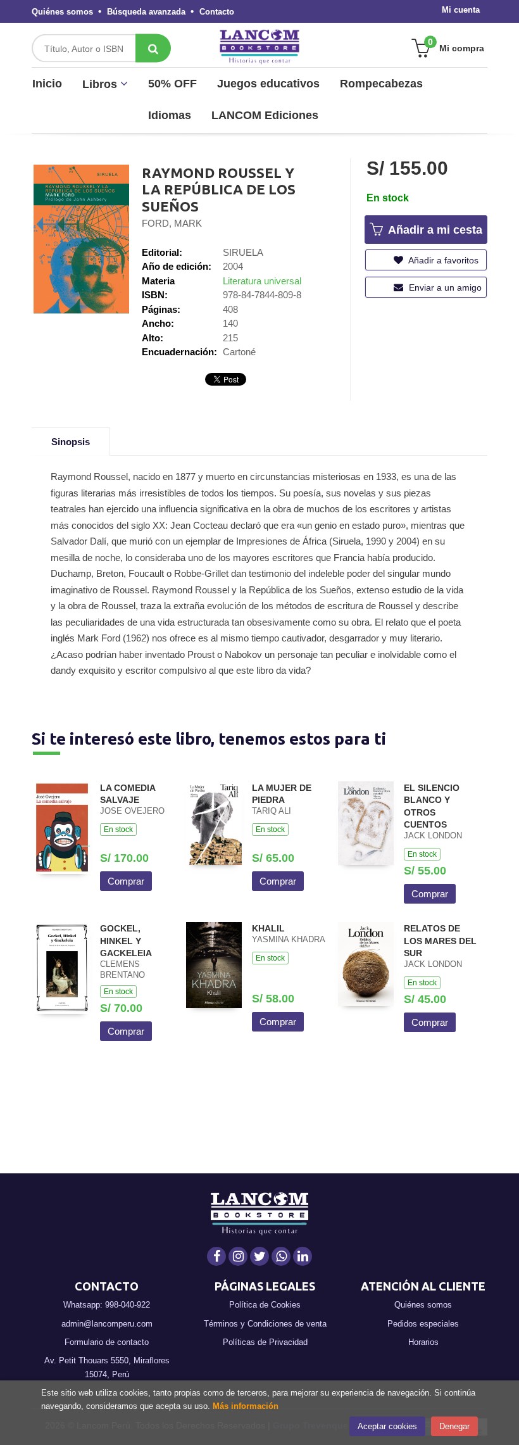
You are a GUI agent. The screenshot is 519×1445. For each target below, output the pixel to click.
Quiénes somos (62, 11)
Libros (101, 84)
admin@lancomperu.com (107, 1323)
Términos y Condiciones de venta (265, 1323)
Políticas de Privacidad (265, 1342)
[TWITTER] (259, 1256)
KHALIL (268, 928)
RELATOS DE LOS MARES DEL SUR (440, 940)
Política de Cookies (265, 1304)
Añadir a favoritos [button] (442, 260)
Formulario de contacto (107, 1342)
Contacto (216, 11)
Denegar (454, 1426)
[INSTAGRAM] (237, 1256)
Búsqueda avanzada (146, 11)
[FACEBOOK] (216, 1256)
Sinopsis (70, 441)
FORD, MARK (172, 223)
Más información (245, 1406)
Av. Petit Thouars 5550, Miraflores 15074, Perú (107, 1368)
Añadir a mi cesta (433, 230)
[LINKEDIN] (302, 1256)
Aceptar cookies (387, 1426)
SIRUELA (243, 252)
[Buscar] (153, 48)
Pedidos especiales (423, 1323)
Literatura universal (262, 280)
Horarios (423, 1342)
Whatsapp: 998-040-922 (106, 1304)
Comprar (126, 881)
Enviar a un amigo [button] (444, 287)
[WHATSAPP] (281, 1256)
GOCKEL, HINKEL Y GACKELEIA (126, 940)
